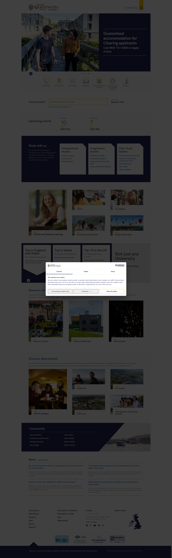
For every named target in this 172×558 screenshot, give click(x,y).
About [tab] (113, 271)
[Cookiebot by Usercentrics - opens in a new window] (116, 265)
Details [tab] (86, 271)
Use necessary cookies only (60, 291)
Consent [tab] (59, 271)
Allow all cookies (112, 291)
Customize (85, 291)
